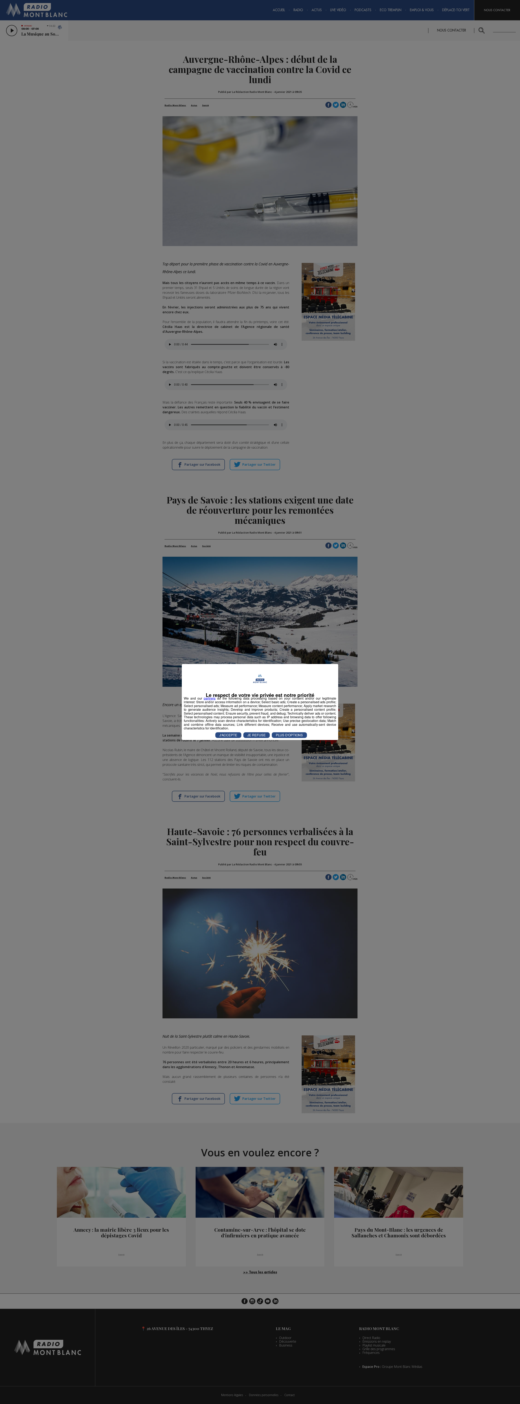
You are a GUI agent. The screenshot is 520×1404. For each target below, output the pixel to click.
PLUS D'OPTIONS (289, 735)
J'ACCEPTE (228, 735)
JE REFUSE (256, 735)
